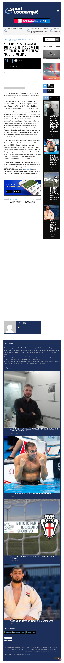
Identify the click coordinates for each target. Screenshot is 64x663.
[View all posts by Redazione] (15, 60)
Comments (57, 98)
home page (31, 39)
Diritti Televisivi (9, 39)
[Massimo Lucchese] (18, 632)
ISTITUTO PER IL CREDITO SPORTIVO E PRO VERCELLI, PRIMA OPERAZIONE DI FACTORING (54, 193)
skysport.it (27, 169)
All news (6, 37)
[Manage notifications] (60, 659)
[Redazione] (8, 632)
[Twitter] (58, 658)
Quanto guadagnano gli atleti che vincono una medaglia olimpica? (54, 160)
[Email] (19, 327)
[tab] (46, 98)
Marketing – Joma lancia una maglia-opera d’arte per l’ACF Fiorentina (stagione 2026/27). (16, 30)
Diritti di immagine (33, 37)
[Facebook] (55, 658)
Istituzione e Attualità (11, 40)
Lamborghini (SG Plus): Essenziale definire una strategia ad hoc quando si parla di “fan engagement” (54, 124)
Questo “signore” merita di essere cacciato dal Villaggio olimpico (54, 226)
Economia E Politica (20, 39)
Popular (46, 98)
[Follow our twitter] (45, 86)
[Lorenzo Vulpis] (31, 632)
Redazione (21, 60)
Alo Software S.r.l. (29, 654)
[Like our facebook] (45, 91)
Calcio (12, 37)
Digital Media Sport (21, 37)
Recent (51, 98)
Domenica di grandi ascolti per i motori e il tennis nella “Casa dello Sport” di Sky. (39, 30)
